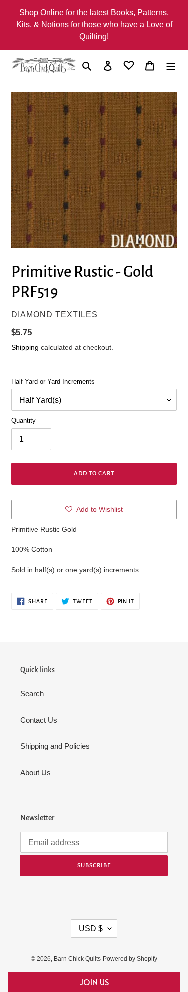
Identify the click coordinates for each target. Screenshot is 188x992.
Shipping (25, 347)
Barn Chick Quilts (77, 958)
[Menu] (170, 65)
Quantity (23, 420)
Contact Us (38, 720)
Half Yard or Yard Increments (53, 381)
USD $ (91, 928)
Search (32, 693)
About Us (35, 772)
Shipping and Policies (55, 746)
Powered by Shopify (130, 958)
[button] (94, 982)
